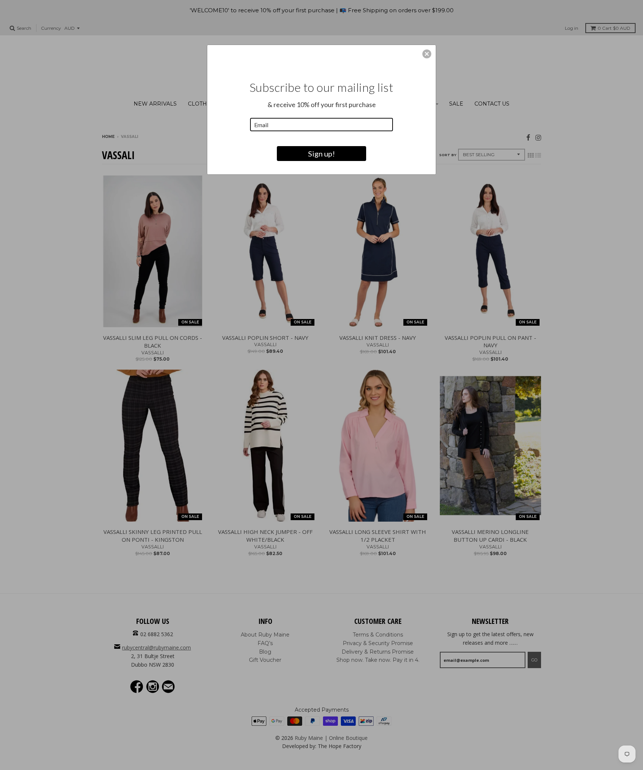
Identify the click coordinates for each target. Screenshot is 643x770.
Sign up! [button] (321, 153)
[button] (426, 53)
